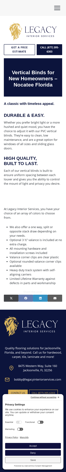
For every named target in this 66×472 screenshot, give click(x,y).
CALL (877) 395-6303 (49, 49)
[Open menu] (57, 7)
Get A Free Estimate (19, 49)
